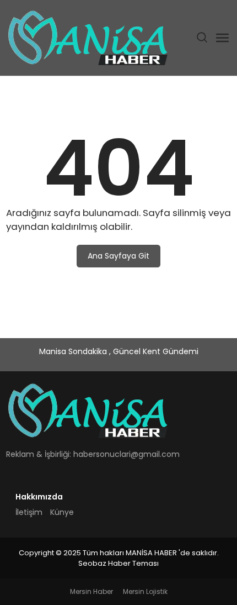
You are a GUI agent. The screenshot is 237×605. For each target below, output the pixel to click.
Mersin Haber (91, 591)
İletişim (28, 512)
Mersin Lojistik (145, 591)
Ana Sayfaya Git (118, 255)
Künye (62, 512)
